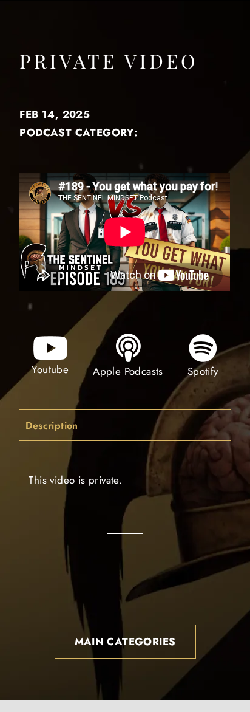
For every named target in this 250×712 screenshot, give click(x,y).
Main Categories (125, 641)
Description (51, 426)
